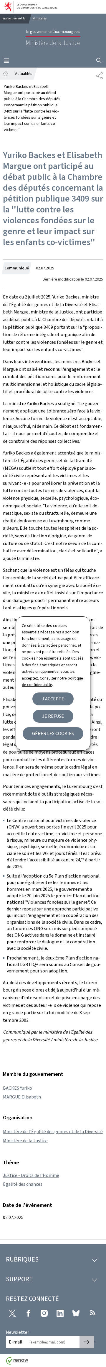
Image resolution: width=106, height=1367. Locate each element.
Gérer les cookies (53, 733)
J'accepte (53, 699)
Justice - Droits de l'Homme (31, 1175)
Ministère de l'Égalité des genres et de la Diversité (53, 1131)
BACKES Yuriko (17, 1088)
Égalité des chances (22, 1184)
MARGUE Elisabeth (22, 1097)
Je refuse (53, 716)
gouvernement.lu (14, 18)
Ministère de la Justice (25, 1141)
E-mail (15, 1342)
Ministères (39, 18)
